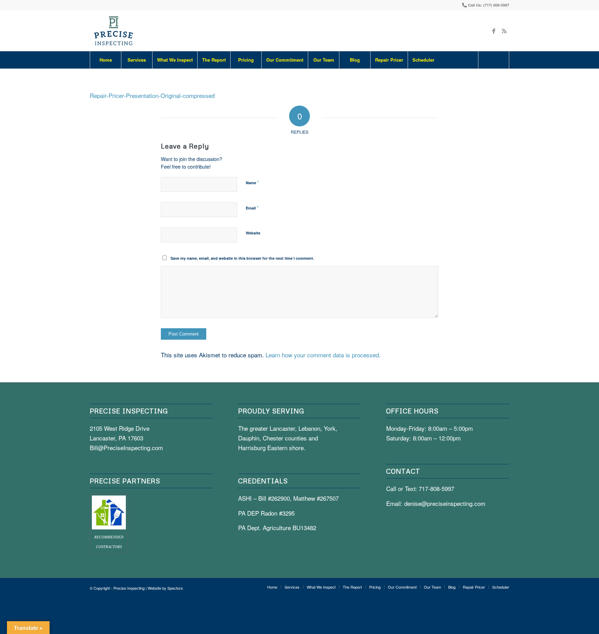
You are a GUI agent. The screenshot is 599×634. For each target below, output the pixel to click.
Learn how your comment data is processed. (323, 354)
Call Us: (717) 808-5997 (488, 5)
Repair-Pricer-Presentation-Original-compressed (152, 95)
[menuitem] (105, 60)
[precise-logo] (114, 30)
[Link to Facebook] (493, 31)
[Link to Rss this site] (504, 31)
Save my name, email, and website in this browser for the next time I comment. (242, 258)
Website (253, 232)
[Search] (493, 60)
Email (252, 207)
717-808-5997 (436, 488)
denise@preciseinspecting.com (444, 503)
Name (252, 182)
